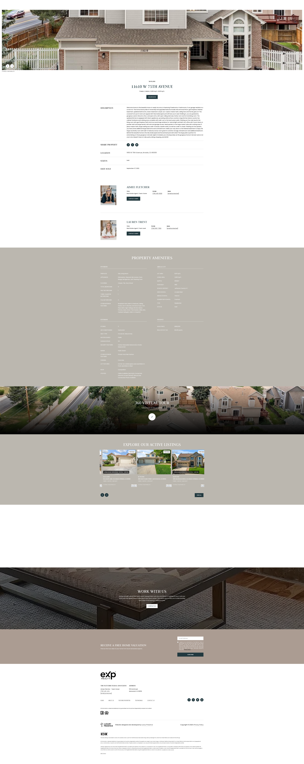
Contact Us (151, 700)
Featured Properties (124, 700)
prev (8, 66)
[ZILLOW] (201, 699)
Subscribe (190, 654)
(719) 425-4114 (105, 691)
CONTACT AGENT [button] (133, 198)
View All (199, 495)
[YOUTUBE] (197, 699)
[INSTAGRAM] (193, 699)
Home (102, 700)
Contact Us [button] (152, 606)
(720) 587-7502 (156, 228)
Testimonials (139, 700)
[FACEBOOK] (189, 699)
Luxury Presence (147, 725)
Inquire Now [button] (152, 97)
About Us (111, 700)
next (12, 66)
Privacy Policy (187, 649)
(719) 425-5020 (157, 193)
